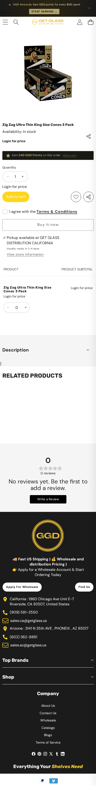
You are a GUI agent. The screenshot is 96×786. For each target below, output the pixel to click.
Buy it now (48, 224)
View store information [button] (25, 254)
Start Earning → (44, 11)
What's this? (70, 155)
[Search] (16, 22)
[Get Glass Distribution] (47, 22)
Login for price (13, 141)
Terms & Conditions (57, 211)
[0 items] (90, 22)
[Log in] (79, 22)
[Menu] (5, 22)
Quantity (9, 167)
